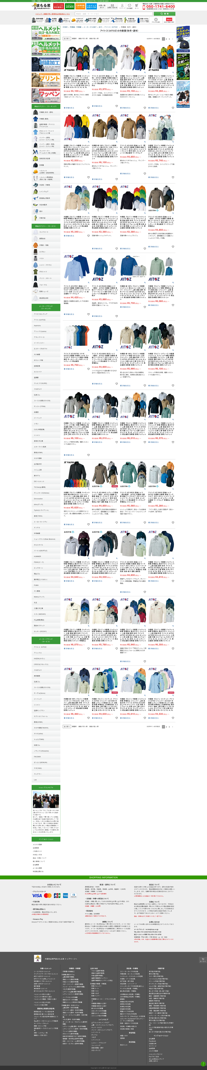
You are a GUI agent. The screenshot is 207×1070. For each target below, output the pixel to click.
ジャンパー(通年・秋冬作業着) (73, 1010)
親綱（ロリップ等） (40, 1026)
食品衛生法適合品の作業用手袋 (159, 993)
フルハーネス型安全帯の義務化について (46, 1017)
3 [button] (169, 39)
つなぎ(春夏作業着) (69, 989)
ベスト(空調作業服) (98, 971)
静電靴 (122, 999)
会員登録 (152, 1048)
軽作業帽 (37, 986)
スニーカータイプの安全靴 (129, 971)
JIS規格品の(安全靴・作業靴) (130, 994)
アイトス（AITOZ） (111, 27)
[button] (172, 39)
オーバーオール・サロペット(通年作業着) (75, 1023)
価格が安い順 (83, 38)
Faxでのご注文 (154, 1056)
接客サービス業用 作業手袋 (158, 1013)
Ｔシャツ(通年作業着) (70, 1031)
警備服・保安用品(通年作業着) (73, 1039)
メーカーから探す (90, 27)
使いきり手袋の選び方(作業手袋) (160, 1032)
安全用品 (132, 1033)
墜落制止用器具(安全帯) (46, 1008)
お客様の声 (152, 1043)
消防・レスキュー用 (40, 1033)
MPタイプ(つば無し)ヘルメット (44, 979)
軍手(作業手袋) (154, 974)
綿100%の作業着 (97, 1008)
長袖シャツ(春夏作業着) (71, 979)
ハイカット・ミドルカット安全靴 (131, 976)
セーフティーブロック (41, 1023)
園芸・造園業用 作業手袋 (157, 996)
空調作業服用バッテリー (99, 978)
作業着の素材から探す (98, 1006)
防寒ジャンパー (96, 986)
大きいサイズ (96, 1050)
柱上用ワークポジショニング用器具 (46, 1021)
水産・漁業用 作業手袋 (156, 998)
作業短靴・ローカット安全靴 (130, 974)
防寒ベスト (95, 991)
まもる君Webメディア (156, 1059)
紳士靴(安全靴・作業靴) (128, 991)
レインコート (96, 1032)
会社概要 (152, 1039)
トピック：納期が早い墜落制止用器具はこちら (52, 14)
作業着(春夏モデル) (68, 974)
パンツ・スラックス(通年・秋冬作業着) (75, 1016)
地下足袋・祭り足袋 (127, 981)
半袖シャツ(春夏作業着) (71, 982)
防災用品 (132, 1042)
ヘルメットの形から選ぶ (42, 994)
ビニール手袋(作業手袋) (157, 981)
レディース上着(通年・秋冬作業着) (74, 1026)
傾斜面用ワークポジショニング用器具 (46, 1029)
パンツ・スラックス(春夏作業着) (74, 987)
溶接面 (122, 1038)
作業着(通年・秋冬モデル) (70, 1005)
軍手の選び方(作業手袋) (157, 1020)
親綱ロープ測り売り (40, 1035)
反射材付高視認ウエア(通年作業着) (74, 1036)
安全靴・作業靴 (132, 968)
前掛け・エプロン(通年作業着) (73, 1043)
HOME (65, 27)
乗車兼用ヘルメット (40, 988)
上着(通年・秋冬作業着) (71, 1008)
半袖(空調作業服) (97, 975)
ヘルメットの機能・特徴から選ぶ (45, 999)
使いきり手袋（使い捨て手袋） (159, 991)
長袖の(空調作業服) (98, 973)
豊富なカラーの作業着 (70, 1000)
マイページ (152, 1046)
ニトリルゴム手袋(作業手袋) (158, 979)
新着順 (74, 38)
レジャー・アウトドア (98, 1043)
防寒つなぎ (95, 993)
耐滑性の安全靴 (125, 1006)
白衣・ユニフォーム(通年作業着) (74, 1041)
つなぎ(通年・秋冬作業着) (71, 1019)
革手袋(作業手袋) (155, 971)
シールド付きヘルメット (42, 971)
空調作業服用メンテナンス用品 (101, 980)
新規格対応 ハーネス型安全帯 (44, 1011)
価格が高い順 (93, 38)
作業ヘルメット (46, 968)
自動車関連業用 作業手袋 (157, 1008)
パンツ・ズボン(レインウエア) (101, 1030)
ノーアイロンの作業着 (70, 997)
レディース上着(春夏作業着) (72, 992)
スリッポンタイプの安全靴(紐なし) (132, 986)
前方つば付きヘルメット (42, 976)
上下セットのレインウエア (100, 1022)
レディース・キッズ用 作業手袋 (159, 1015)
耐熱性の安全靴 (125, 1004)
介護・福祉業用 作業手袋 (157, 1011)
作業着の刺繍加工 (69, 971)
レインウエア (103, 1019)
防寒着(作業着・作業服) (98, 984)
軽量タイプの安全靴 (127, 1011)
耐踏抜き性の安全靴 (127, 1002)
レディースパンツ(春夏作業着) (73, 994)
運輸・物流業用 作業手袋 (157, 1006)
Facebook (152, 1041)
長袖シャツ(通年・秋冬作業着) (73, 1012)
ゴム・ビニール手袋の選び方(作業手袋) (161, 1024)
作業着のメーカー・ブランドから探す (103, 1000)
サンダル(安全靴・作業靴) (129, 988)
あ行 (100, 27)
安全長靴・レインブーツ (128, 984)
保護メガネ (124, 1036)
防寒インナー (96, 996)
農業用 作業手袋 (154, 1001)
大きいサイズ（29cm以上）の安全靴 (132, 1016)
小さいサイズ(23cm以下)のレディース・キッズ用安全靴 (132, 1020)
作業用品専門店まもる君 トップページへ (61, 959)
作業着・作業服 (75, 27)
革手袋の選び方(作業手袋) (158, 1018)
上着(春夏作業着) (68, 977)
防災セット (124, 1045)
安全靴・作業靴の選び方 (128, 1026)
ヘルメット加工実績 (40, 1005)
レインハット (96, 1040)
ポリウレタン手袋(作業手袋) (158, 984)
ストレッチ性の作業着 (98, 1016)
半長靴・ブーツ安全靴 (127, 979)
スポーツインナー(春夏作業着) (73, 984)
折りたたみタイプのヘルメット (44, 991)
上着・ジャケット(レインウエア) (102, 1025)
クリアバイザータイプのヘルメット (46, 974)
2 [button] (166, 39)
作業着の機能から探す (98, 1003)
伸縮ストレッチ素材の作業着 (72, 1002)
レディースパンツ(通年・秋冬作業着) (75, 1029)
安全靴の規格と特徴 (127, 1029)
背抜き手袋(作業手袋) (156, 988)
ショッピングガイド (155, 1054)
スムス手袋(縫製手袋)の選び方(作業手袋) (161, 1028)
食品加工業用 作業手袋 (156, 1003)
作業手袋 (161, 968)
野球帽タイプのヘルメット (43, 981)
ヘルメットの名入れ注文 (42, 1002)
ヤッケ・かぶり (96, 1027)
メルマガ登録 (153, 1051)
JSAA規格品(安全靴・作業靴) (130, 997)
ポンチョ (94, 1035)
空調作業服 (94, 968)
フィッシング (96, 1045)
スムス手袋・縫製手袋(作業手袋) (160, 986)
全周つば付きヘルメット (42, 984)
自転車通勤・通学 (97, 1048)
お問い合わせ (153, 1061)
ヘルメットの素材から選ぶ (43, 997)
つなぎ (93, 1037)
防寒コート (95, 988)
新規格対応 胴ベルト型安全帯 (44, 1014)
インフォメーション (161, 1035)
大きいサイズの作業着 (98, 1011)
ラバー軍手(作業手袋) (156, 976)
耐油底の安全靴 (125, 1009)
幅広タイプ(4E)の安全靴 (128, 1014)
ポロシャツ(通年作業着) (71, 1034)
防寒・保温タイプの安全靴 (129, 1023)
